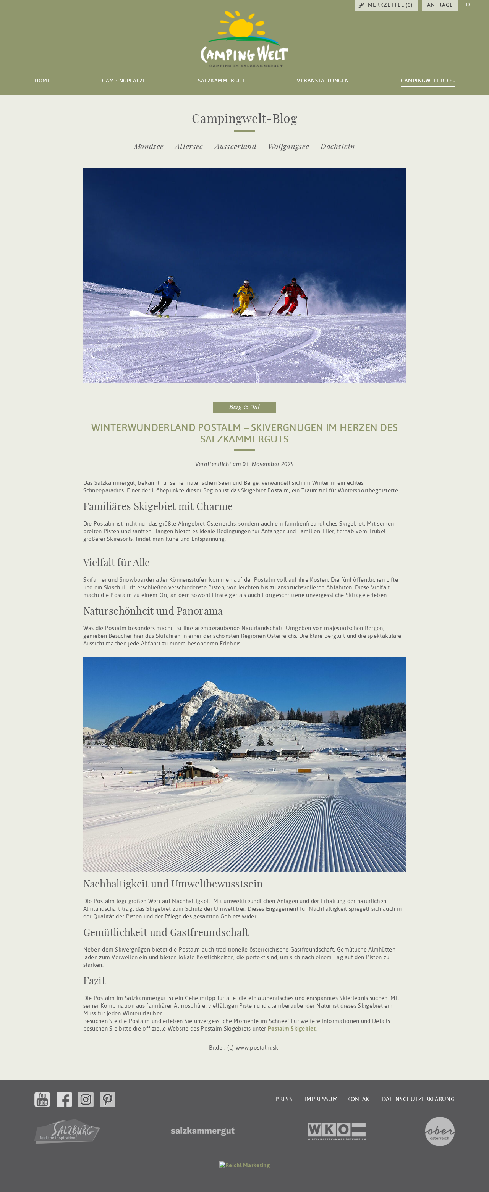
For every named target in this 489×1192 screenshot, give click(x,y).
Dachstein (338, 147)
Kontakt (359, 1099)
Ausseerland (235, 147)
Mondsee (149, 147)
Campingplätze (124, 81)
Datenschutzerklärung (418, 1099)
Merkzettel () (390, 5)
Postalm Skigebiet (292, 1028)
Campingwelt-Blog (428, 81)
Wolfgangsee (288, 147)
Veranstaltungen (323, 81)
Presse (285, 1099)
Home (42, 81)
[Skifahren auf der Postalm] (244, 381)
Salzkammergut (221, 81)
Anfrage (440, 5)
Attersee (189, 147)
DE (470, 5)
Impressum (321, 1099)
